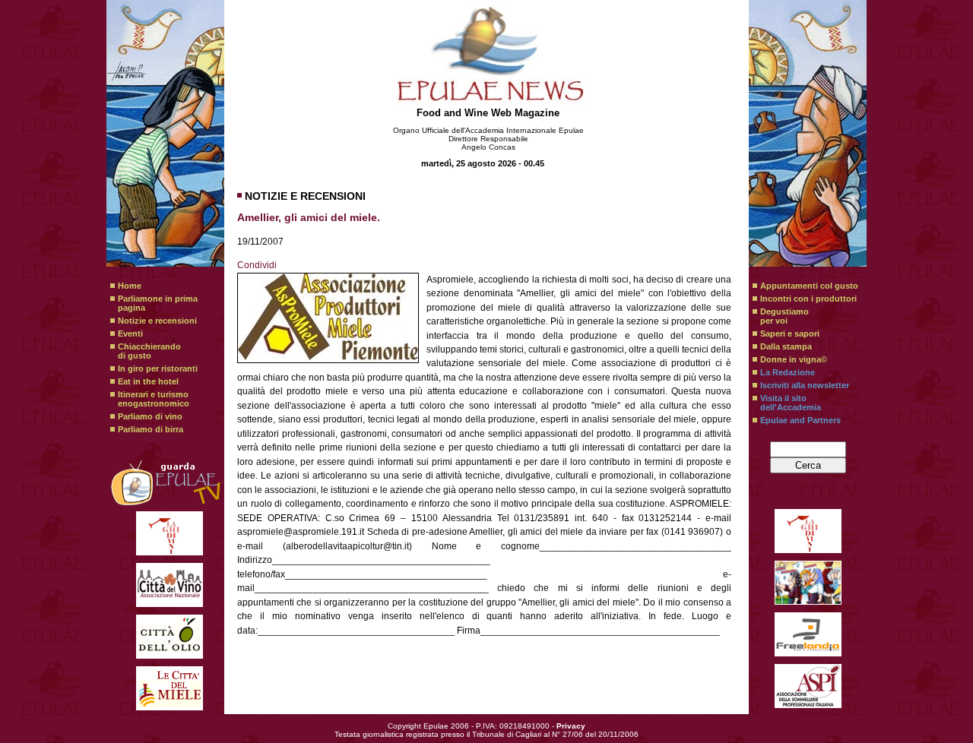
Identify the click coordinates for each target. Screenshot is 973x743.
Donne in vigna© (793, 359)
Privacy (570, 726)
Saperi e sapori (789, 333)
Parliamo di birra (150, 429)
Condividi (257, 265)
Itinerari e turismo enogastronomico (153, 399)
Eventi (130, 333)
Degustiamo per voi (784, 316)
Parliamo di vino (150, 416)
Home (129, 285)
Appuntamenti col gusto (809, 285)
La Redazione (787, 372)
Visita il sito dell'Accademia (790, 403)
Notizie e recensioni (157, 320)
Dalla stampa (786, 346)
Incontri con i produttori (808, 298)
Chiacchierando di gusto (149, 351)
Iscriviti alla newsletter (804, 385)
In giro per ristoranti (158, 368)
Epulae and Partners (800, 420)
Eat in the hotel (148, 381)
